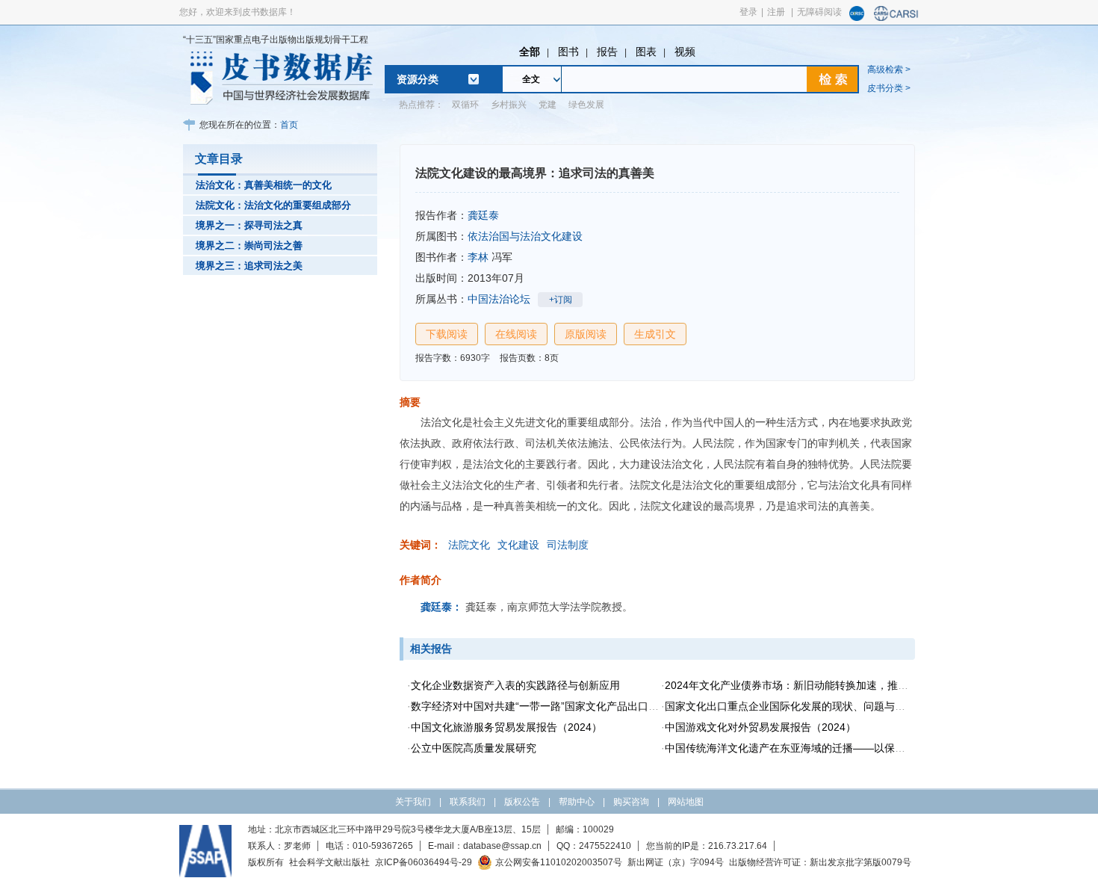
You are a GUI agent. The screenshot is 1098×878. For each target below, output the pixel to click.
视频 (684, 52)
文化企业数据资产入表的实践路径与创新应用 (515, 685)
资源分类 (417, 79)
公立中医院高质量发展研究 (473, 748)
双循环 (465, 104)
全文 (531, 79)
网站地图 (686, 802)
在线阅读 (516, 334)
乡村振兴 (509, 104)
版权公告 (522, 802)
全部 (529, 52)
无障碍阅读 (819, 12)
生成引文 (655, 334)
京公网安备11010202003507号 (558, 862)
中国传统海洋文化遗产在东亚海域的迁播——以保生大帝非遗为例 (816, 748)
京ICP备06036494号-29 (423, 862)
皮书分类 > (889, 88)
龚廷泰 (483, 215)
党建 (547, 104)
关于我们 (413, 802)
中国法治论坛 (499, 299)
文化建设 (518, 545)
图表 (646, 52)
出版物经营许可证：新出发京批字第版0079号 (820, 862)
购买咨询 (631, 802)
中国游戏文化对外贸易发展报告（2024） (760, 727)
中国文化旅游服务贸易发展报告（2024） (506, 727)
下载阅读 (447, 334)
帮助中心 (577, 802)
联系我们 (468, 802)
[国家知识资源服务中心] (856, 18)
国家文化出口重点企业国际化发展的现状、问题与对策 (790, 706)
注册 (776, 12)
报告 (607, 52)
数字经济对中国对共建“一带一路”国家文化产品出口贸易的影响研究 (566, 706)
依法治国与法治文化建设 (525, 236)
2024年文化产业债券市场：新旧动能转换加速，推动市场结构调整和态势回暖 (844, 685)
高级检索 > (889, 69)
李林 (478, 257)
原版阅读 (586, 334)
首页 (289, 125)
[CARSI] (896, 18)
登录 (748, 12)
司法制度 (568, 545)
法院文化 (469, 545)
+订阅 (560, 299)
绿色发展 (586, 104)
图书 (568, 52)
